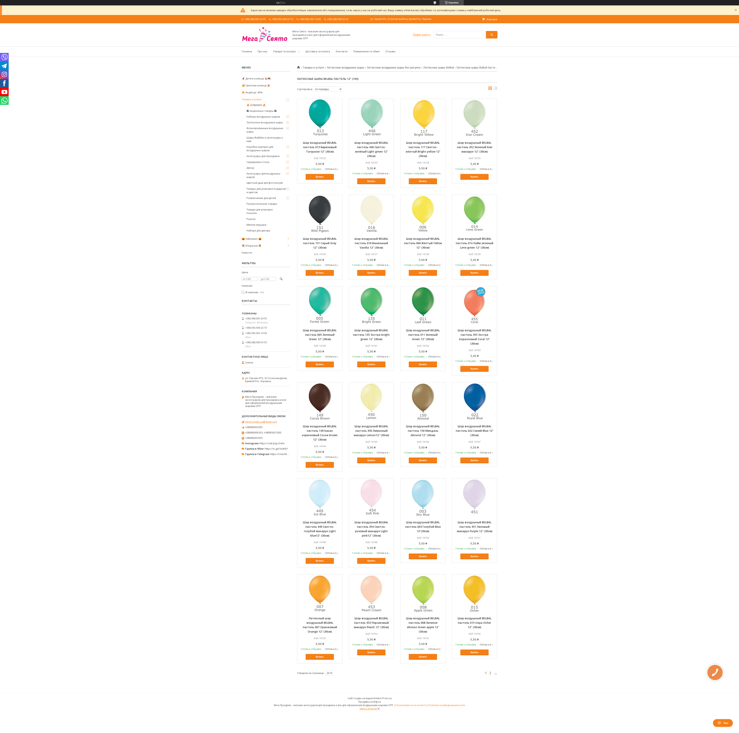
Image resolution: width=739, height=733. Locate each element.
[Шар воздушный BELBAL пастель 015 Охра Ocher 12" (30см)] (474, 593)
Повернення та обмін (366, 51)
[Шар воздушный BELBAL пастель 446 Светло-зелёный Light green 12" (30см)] (371, 118)
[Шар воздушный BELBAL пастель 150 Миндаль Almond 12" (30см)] (422, 401)
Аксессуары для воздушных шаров (263, 175)
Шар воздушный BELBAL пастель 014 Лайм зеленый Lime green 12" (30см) (474, 243)
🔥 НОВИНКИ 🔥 (256, 105)
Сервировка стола (258, 162)
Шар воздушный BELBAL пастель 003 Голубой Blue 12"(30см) (423, 526)
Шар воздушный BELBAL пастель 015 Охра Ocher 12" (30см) (474, 622)
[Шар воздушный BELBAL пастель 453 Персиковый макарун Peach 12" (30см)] (371, 593)
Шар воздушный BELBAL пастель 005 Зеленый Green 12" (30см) (320, 334)
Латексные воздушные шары (345, 67)
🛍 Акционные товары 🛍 (262, 111)
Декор (250, 167)
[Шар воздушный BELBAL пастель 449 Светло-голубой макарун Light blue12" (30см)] (319, 497)
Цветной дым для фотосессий (265, 183)
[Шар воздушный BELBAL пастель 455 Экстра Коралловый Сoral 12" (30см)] (474, 305)
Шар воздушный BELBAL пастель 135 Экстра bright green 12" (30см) (371, 334)
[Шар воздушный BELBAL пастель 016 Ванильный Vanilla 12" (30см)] (371, 214)
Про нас (262, 51)
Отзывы (390, 51)
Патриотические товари (262, 203)
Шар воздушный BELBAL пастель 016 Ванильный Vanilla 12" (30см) (371, 243)
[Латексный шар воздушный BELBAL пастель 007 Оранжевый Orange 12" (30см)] (319, 593)
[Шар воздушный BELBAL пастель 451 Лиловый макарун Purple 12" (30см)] (474, 497)
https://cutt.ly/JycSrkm (272, 443)
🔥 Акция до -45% (252, 92)
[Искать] (491, 34)
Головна (247, 51)
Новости (247, 252)
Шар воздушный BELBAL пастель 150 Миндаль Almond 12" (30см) (423, 430)
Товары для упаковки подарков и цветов (266, 190)
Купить (320, 176)
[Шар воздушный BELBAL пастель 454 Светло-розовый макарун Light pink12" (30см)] (371, 497)
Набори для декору (258, 230)
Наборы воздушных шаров (263, 116)
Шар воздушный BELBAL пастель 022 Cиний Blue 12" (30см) (474, 430)
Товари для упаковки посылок (260, 211)
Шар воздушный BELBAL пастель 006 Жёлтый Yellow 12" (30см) (423, 243)
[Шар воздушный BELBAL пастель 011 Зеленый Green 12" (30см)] (422, 305)
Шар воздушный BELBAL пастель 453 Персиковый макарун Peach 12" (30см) (371, 622)
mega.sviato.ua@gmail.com (261, 421)
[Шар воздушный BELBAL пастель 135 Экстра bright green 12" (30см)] (371, 305)
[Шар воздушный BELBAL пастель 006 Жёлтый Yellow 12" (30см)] (422, 214)
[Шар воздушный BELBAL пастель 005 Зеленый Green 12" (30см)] (319, 305)
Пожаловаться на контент (411, 705)
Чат (725, 723)
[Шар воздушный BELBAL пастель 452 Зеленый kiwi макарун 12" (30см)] (474, 118)
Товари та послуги (284, 51)
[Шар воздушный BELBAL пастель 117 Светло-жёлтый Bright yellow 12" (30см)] (422, 118)
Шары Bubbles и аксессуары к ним (265, 139)
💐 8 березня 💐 (251, 245)
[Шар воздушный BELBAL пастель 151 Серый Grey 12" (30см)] (319, 214)
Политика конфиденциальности (446, 705)
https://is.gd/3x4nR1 (276, 448)
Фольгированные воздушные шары (265, 129)
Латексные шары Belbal (438, 67)
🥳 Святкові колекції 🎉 (256, 85)
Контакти (342, 51)
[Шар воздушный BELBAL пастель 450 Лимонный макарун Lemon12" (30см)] (371, 401)
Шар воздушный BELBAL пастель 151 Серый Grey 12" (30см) (320, 243)
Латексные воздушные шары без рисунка (393, 67)
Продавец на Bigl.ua (369, 701)
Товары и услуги (313, 67)
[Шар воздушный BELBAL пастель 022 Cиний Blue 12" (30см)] (474, 401)
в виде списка (495, 89)
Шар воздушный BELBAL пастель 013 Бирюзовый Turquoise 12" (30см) (320, 147)
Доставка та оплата (317, 51)
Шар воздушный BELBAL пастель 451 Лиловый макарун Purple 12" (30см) (474, 526)
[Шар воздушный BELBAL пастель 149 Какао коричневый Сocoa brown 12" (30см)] (319, 401)
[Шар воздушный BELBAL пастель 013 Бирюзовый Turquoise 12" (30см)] (319, 118)
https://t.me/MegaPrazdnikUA (287, 454)
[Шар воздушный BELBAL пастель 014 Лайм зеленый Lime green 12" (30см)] (474, 214)
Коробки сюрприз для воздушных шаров (260, 148)
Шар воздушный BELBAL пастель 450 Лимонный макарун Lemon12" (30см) (371, 430)
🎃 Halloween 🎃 (252, 238)
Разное (251, 219)
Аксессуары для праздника (263, 156)
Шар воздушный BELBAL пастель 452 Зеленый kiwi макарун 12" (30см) (474, 147)
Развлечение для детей (261, 198)
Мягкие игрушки (256, 224)
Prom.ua (387, 698)
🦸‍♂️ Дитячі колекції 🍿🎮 (256, 78)
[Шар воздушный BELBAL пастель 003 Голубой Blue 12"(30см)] (422, 497)
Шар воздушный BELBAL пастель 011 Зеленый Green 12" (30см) (423, 334)
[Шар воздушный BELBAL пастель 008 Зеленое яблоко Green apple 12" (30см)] (422, 593)
